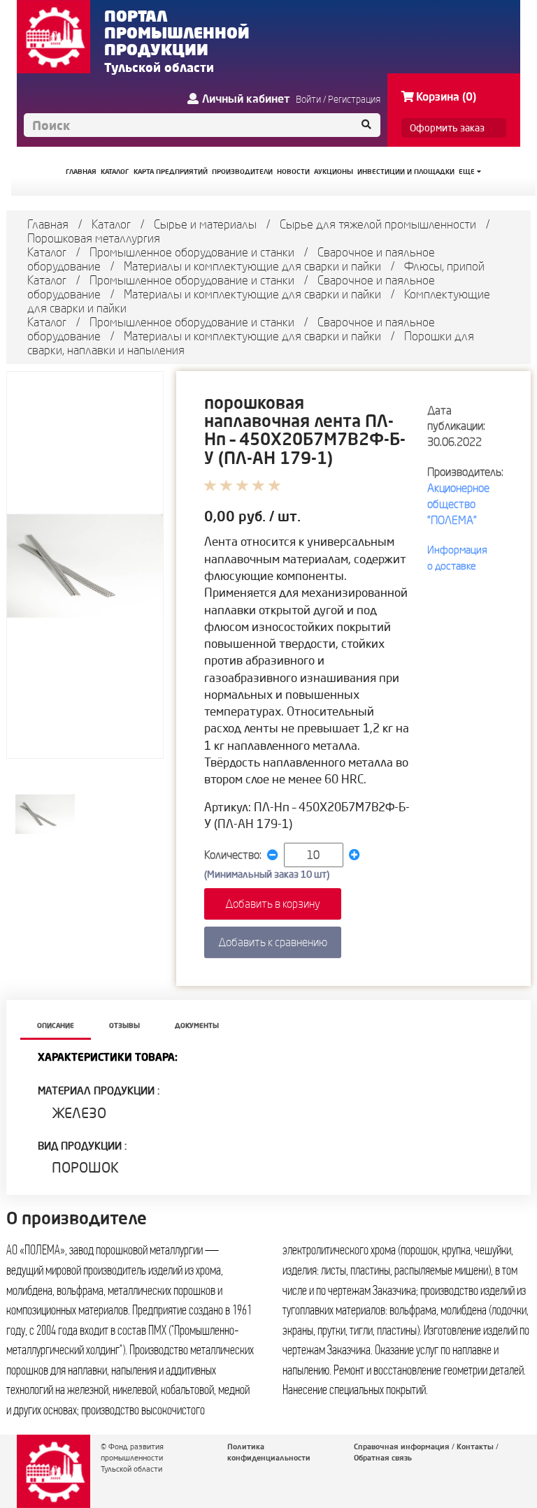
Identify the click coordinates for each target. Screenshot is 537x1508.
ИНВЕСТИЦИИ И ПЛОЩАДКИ (405, 171)
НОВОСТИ (293, 171)
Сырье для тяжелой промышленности (378, 224)
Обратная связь (383, 1458)
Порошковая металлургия (93, 238)
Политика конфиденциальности (268, 1452)
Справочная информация (402, 1446)
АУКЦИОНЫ (333, 171)
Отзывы (124, 1025)
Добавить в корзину (272, 904)
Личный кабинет (246, 99)
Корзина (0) (446, 96)
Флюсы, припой (444, 266)
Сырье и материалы (205, 224)
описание (55, 1025)
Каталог (111, 224)
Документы (197, 1025)
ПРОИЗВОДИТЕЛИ (242, 171)
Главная (48, 224)
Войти (308, 99)
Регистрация (354, 99)
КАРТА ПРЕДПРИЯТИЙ (171, 171)
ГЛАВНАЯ (81, 171)
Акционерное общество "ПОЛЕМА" (458, 504)
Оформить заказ (447, 128)
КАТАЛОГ (115, 171)
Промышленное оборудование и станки (192, 252)
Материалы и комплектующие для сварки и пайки (252, 266)
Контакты (475, 1446)
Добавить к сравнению (272, 942)
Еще (468, 171)
